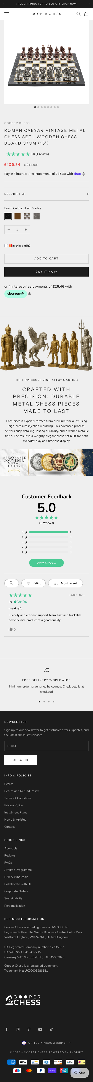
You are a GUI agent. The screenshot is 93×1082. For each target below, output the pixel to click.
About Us (10, 848)
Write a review (46, 563)
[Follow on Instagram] (18, 1029)
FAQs (8, 863)
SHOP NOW (69, 3)
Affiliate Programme (18, 870)
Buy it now (46, 272)
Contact (9, 827)
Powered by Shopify (66, 1052)
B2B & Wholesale (16, 877)
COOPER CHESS (17, 123)
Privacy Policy (13, 805)
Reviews (10, 855)
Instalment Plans (15, 812)
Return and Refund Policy (21, 791)
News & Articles (15, 820)
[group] (46, 462)
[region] (46, 681)
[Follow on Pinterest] (29, 1029)
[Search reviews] (11, 583)
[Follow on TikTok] (51, 1029)
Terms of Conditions (18, 798)
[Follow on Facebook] (6, 1029)
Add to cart (46, 259)
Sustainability (13, 898)
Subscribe (21, 760)
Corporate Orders (16, 891)
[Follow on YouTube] (40, 1029)
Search (8, 784)
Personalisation (14, 906)
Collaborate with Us (17, 884)
